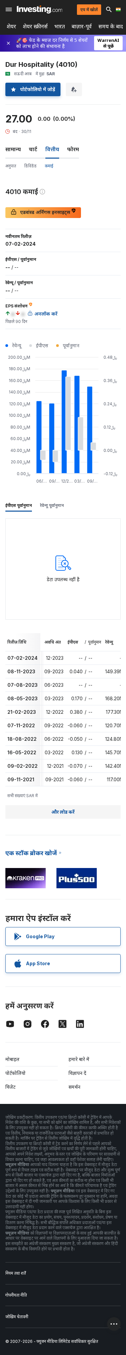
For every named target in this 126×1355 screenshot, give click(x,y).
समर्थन (74, 1087)
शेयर (11, 26)
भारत (59, 26)
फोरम (73, 149)
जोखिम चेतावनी (16, 1316)
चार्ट (33, 149)
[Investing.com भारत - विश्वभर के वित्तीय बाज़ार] (39, 9)
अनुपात (10, 165)
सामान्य (13, 149)
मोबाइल (12, 1059)
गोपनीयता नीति (16, 1295)
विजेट (10, 1087)
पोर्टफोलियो (15, 1073)
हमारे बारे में (79, 1059)
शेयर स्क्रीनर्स (35, 26)
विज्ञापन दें (77, 1073)
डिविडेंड (30, 165)
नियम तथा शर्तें (15, 1273)
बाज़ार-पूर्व (82, 26)
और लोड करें (63, 812)
